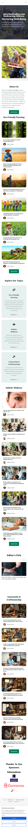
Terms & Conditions (20, 799)
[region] (14, 817)
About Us (10, 801)
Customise (14, 821)
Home (5, 799)
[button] (25, 560)
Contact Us (17, 801)
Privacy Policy (11, 799)
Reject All (14, 825)
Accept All (14, 818)
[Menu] (25, 2)
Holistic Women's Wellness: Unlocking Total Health (13, 578)
